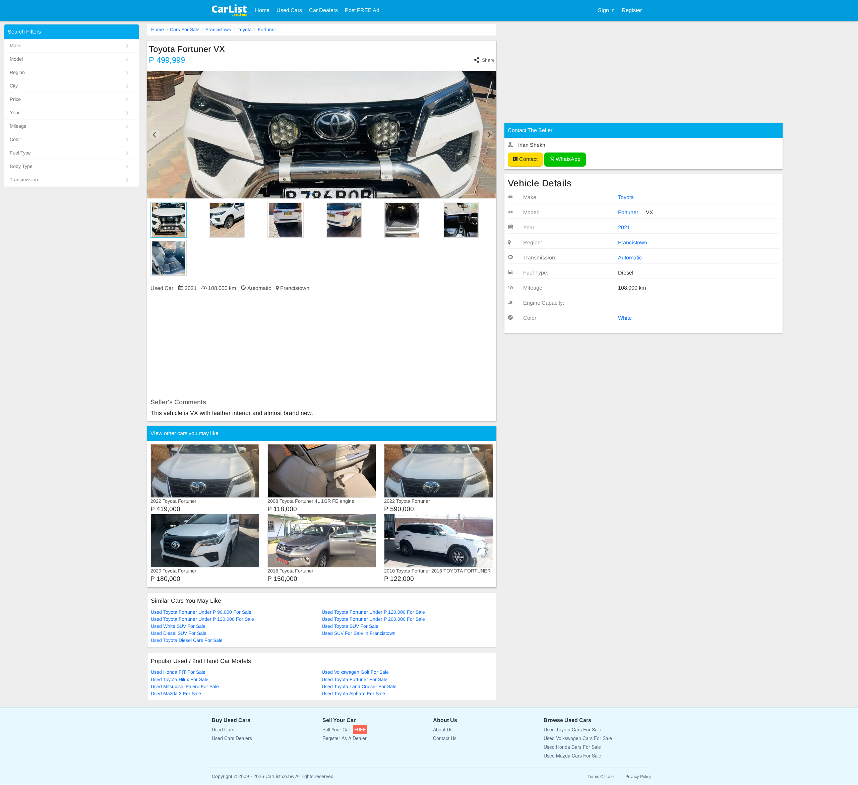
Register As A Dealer (344, 738)
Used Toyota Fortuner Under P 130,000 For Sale (202, 619)
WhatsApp (567, 159)
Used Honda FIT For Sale (178, 672)
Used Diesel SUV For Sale (178, 633)
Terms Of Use (601, 776)
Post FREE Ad (362, 10)
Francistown (218, 29)
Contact (528, 159)
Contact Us (444, 738)
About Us (442, 729)
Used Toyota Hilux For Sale (179, 679)
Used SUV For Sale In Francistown (358, 633)
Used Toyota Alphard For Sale (353, 693)
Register (632, 10)
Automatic (630, 257)
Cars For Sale (184, 29)
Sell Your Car (344, 729)
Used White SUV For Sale (178, 626)
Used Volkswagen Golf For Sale (355, 672)
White (625, 318)
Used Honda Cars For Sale (572, 746)
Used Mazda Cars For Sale (572, 755)
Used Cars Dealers (232, 738)
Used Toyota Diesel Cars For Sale (187, 640)
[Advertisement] (322, 345)
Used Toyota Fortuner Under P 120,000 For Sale (373, 612)
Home (262, 10)
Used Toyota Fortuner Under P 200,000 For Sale (373, 619)
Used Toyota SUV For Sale (350, 626)
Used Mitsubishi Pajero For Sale (185, 686)
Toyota (245, 29)
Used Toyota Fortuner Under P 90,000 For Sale (201, 612)
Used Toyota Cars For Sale (572, 729)
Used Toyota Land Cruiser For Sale (359, 686)
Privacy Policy (638, 776)
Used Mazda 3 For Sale (176, 693)
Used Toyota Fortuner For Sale (354, 679)
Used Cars (289, 10)
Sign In (606, 10)
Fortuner (267, 29)
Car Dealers (323, 10)
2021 (624, 227)
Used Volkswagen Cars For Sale (578, 738)
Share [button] (488, 60)
